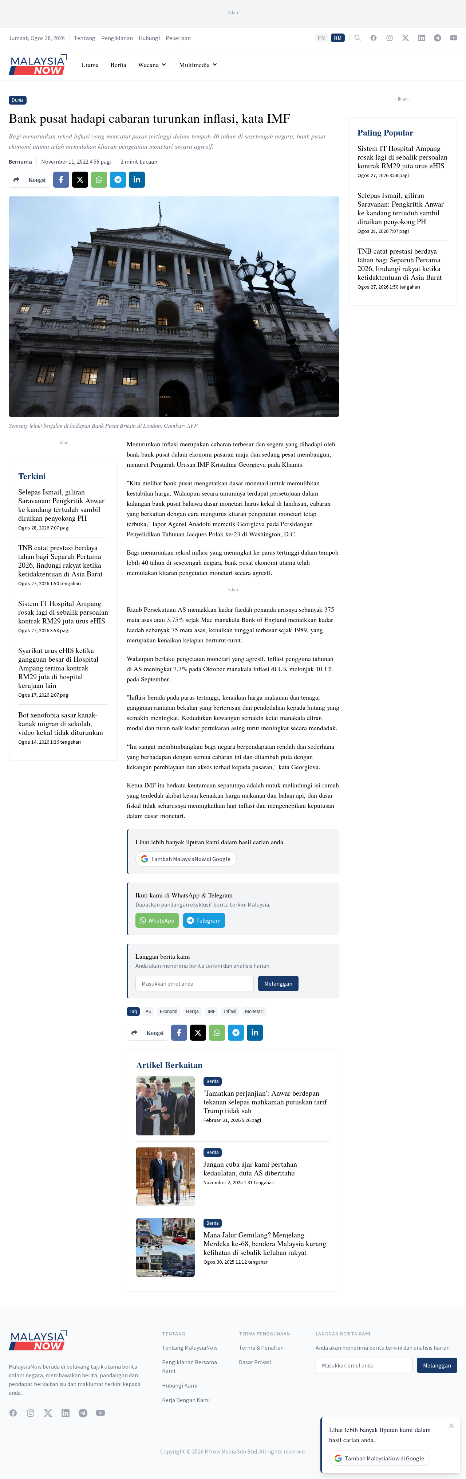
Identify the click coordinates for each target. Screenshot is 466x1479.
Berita (118, 64)
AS (148, 1011)
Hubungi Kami (179, 1385)
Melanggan (278, 983)
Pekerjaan (178, 38)
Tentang (84, 38)
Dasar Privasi (255, 1362)
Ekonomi (168, 1011)
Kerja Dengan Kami (186, 1400)
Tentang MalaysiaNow (189, 1347)
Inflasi (230, 1011)
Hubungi (149, 38)
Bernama (20, 161)
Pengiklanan (117, 38)
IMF (211, 1011)
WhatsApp (161, 920)
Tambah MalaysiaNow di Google (190, 858)
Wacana (148, 64)
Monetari (254, 1011)
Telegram (208, 920)
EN (321, 38)
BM (338, 38)
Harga (192, 1011)
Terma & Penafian (261, 1347)
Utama (90, 64)
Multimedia (194, 64)
